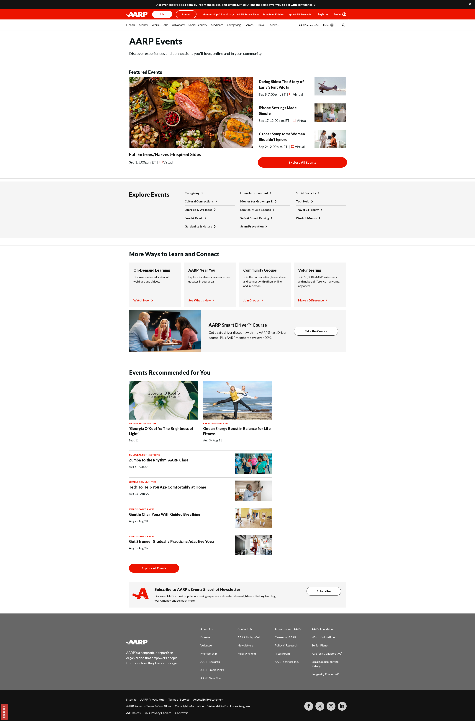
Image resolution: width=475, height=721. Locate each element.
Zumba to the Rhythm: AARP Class (158, 460)
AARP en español (309, 25)
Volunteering (309, 270)
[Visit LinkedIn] (342, 706)
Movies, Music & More (255, 209)
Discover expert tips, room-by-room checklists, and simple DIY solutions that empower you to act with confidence (233, 4)
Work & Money (306, 218)
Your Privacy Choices (157, 713)
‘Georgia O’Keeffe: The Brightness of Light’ (161, 431)
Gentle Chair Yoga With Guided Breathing (164, 514)
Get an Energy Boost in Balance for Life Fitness (237, 431)
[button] (343, 25)
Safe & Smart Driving (254, 218)
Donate (205, 637)
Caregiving (192, 193)
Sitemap (131, 699)
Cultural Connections (199, 201)
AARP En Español (249, 637)
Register (323, 14)
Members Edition (273, 14)
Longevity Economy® (325, 674)
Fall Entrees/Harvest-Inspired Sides (165, 154)
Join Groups (251, 300)
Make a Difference (311, 300)
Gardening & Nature (198, 226)
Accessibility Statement (208, 699)
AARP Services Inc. (287, 661)
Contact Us (245, 629)
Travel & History (307, 209)
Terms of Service (178, 699)
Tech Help (302, 201)
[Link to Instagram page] (331, 706)
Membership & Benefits (216, 14)
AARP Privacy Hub (152, 699)
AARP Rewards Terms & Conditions (148, 706)
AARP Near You (201, 270)
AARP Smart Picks (248, 14)
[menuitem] (130, 26)
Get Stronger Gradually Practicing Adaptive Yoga (171, 541)
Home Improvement (254, 193)
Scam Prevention (252, 226)
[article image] (191, 147)
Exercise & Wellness (198, 209)
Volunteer (206, 645)
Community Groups (260, 270)
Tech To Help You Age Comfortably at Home (167, 487)
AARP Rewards (302, 14)
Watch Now (141, 300)
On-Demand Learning (151, 270)
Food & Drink (194, 218)
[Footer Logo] (152, 642)
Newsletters (245, 645)
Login (337, 14)
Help (326, 25)
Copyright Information (189, 706)
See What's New (199, 300)
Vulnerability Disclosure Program (228, 706)
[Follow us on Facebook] (308, 706)
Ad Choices (133, 713)
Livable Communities (142, 482)
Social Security (306, 193)
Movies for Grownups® (256, 201)
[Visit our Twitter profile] (319, 706)
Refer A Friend (247, 653)
